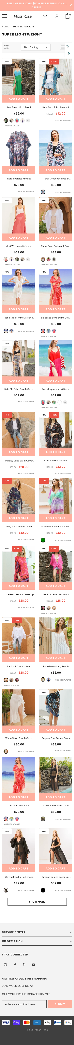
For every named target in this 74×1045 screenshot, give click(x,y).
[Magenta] (54, 331)
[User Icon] (57, 16)
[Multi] (43, 192)
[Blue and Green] (54, 402)
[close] (71, 5)
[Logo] (23, 16)
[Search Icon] (45, 16)
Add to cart (18, 99)
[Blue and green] (6, 120)
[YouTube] (33, 964)
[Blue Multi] (49, 331)
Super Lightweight (23, 26)
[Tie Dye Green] (43, 540)
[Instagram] (5, 964)
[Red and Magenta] (17, 120)
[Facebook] (14, 964)
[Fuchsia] (49, 259)
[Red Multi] (43, 331)
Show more (37, 901)
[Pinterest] (24, 964)
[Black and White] (11, 120)
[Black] (54, 259)
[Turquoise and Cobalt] (22, 120)
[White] (43, 259)
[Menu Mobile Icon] (4, 16)
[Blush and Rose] (6, 259)
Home (5, 26)
